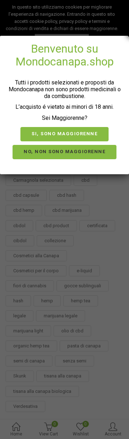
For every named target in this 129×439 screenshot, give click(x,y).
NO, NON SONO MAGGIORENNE (64, 151)
